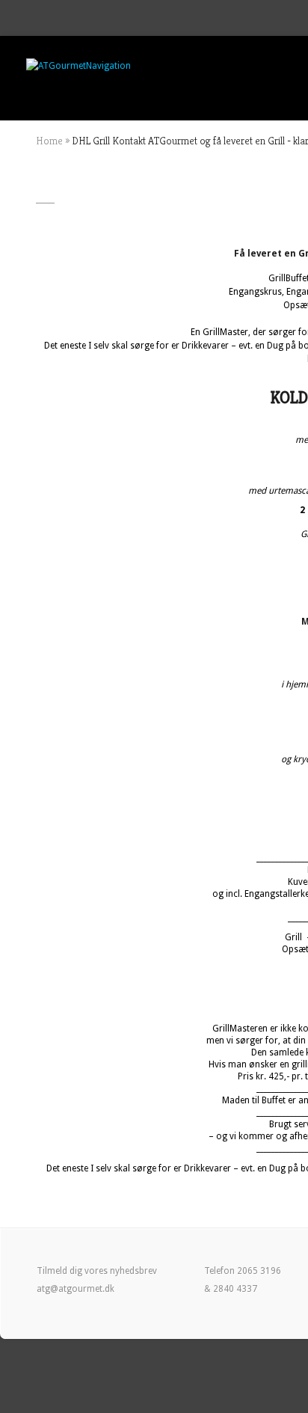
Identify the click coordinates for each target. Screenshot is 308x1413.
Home (49, 140)
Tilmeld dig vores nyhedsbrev (97, 1271)
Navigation (108, 66)
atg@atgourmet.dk (75, 1289)
